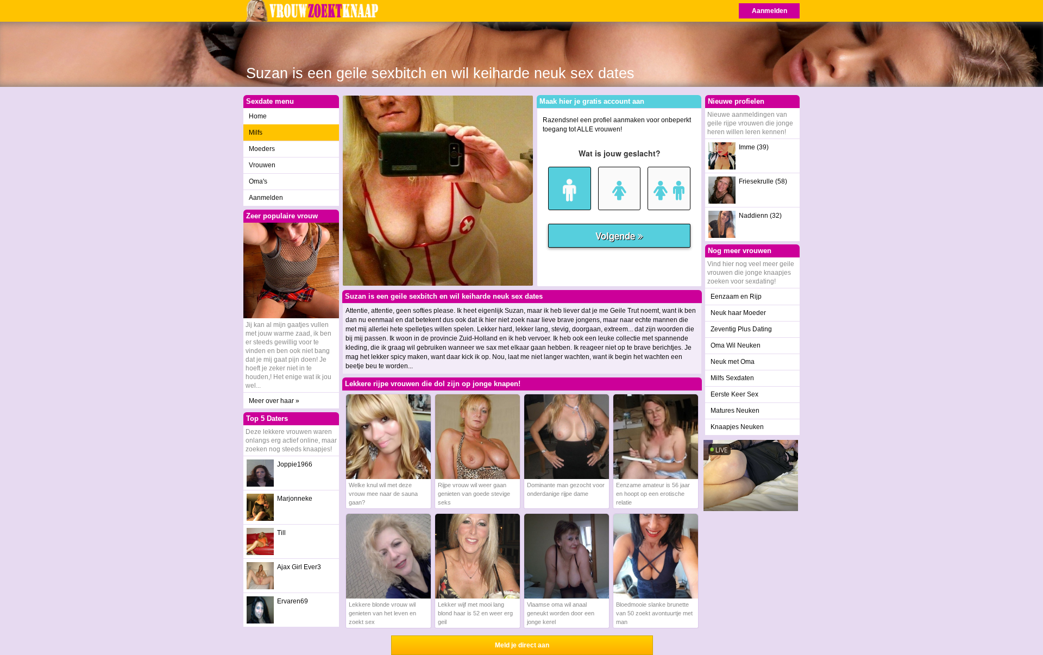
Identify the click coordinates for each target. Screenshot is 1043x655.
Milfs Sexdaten (732, 378)
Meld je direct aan (522, 645)
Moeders (262, 149)
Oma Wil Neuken (736, 345)
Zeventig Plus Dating (741, 329)
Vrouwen (262, 165)
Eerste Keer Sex (734, 394)
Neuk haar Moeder (738, 313)
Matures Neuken (735, 410)
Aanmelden (769, 11)
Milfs (255, 132)
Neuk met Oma (733, 362)
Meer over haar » (274, 401)
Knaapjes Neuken (737, 427)
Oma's (258, 181)
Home (258, 116)
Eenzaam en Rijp (736, 296)
